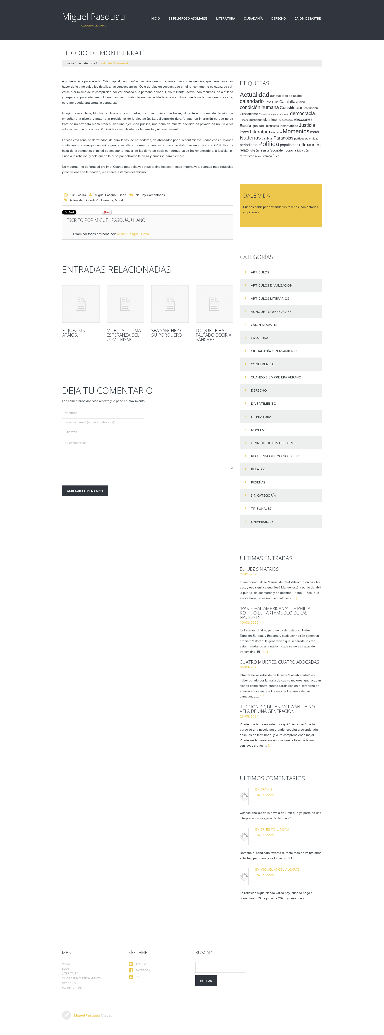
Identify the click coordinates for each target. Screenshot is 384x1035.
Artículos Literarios (270, 298)
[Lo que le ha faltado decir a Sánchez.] (214, 304)
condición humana (99, 200)
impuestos (272, 125)
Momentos (296, 131)
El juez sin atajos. (73, 332)
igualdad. (258, 125)
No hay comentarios (150, 195)
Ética (276, 156)
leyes (244, 132)
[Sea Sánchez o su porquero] (170, 304)
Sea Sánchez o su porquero (167, 332)
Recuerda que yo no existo (275, 456)
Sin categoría (85, 63)
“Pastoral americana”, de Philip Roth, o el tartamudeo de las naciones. (275, 612)
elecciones (303, 119)
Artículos (260, 272)
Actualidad (77, 200)
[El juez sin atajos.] (81, 304)
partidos (299, 138)
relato (244, 150)
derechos (255, 119)
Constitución (292, 107)
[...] (298, 598)
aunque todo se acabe (286, 95)
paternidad (311, 138)
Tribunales (261, 508)
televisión (303, 150)
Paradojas (283, 137)
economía (287, 120)
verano (267, 156)
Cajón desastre (307, 18)
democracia (302, 113)
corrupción (311, 108)
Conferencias (263, 364)
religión (254, 150)
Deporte (244, 120)
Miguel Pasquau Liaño (110, 195)
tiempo (258, 156)
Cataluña (287, 101)
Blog (65, 968)
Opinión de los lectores (273, 443)
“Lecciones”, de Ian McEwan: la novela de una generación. (278, 709)
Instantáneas (289, 125)
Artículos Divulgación (271, 285)
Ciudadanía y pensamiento (274, 351)
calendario (252, 101)
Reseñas (258, 482)
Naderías (250, 138)
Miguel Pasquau (93, 16)
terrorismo (247, 156)
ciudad (300, 102)
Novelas (258, 429)
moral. (119, 200)
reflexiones (309, 144)
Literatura (225, 18)
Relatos (258, 469)
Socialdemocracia (283, 150)
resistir (264, 150)
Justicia (307, 125)
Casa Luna (271, 102)
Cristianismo (249, 114)
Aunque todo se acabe (271, 311)
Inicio (155, 18)
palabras (267, 138)
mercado (276, 132)
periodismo (248, 145)
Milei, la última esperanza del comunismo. (124, 334)
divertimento (272, 119)
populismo (288, 145)
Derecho (278, 18)
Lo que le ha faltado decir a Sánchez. (213, 334)
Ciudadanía (253, 18)
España (245, 125)
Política (268, 144)
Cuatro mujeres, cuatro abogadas (279, 662)
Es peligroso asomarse (188, 18)
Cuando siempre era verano (274, 114)
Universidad (262, 521)
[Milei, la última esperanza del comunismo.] (125, 304)
